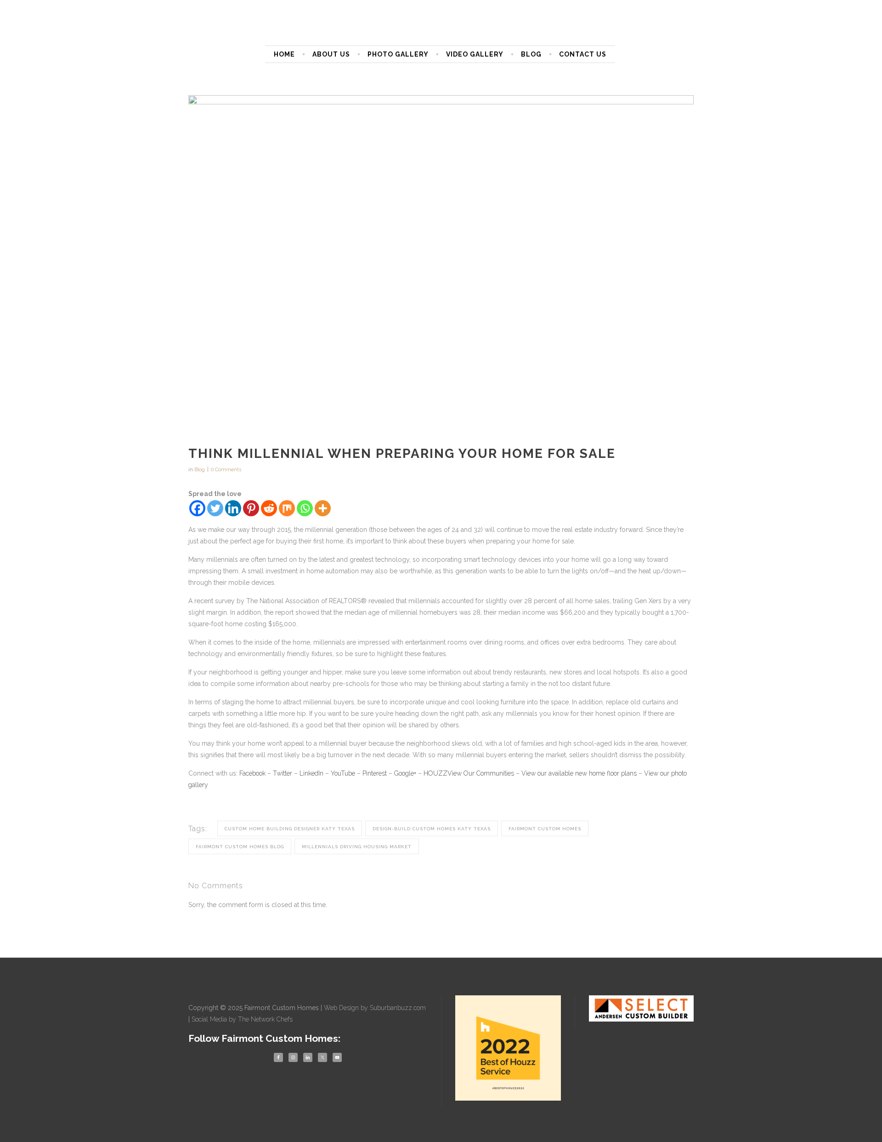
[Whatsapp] (305, 508)
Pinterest (374, 773)
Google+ (405, 773)
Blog (199, 470)
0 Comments (226, 470)
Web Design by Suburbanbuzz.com (375, 1007)
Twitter (282, 773)
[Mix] (287, 508)
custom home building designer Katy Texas (290, 828)
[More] (323, 508)
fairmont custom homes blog (240, 846)
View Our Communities (480, 773)
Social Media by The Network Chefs (242, 1019)
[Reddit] (269, 508)
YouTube (343, 773)
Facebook (252, 773)
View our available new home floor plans (579, 773)
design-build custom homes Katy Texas (432, 828)
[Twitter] (215, 508)
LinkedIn (311, 773)
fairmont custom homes (545, 828)
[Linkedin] (233, 508)
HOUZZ (435, 773)
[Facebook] (197, 508)
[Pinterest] (251, 508)
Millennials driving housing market (357, 846)
